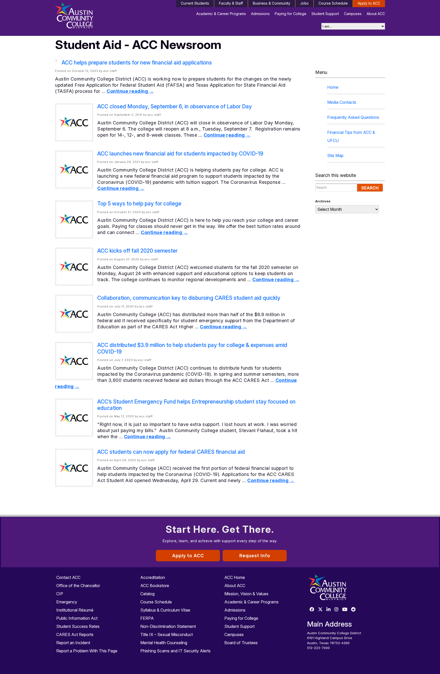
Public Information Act (77, 618)
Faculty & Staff (231, 3)
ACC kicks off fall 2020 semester (137, 251)
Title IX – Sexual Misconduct (166, 634)
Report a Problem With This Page (86, 650)
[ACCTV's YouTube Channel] (345, 609)
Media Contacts (341, 102)
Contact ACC (68, 577)
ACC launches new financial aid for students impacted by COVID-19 (180, 153)
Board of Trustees (241, 642)
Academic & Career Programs (221, 13)
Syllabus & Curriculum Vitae (165, 610)
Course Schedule (333, 3)
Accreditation (152, 577)
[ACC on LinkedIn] (328, 609)
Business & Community (271, 3)
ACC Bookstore (154, 585)
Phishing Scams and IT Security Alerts (175, 650)
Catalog (147, 593)
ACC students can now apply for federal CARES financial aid (171, 452)
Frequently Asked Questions (353, 117)
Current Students (195, 3)
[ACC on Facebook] (311, 609)
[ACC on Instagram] (336, 609)
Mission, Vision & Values (246, 593)
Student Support (325, 13)
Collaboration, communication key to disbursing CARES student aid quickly (188, 298)
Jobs (304, 3)
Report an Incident (73, 642)
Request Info (254, 555)
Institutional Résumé (74, 610)
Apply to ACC (369, 3)
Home (332, 87)
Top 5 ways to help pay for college (139, 203)
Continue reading (130, 91)
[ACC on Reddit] (353, 609)
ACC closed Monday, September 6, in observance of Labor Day (174, 106)
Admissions (260, 13)
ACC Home (234, 577)
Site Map (335, 155)
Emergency (66, 601)
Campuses (353, 13)
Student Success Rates (78, 626)
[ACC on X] (320, 609)
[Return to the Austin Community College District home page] (94, 17)
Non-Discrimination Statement (168, 626)
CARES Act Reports (74, 634)
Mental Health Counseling (163, 642)
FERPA (147, 618)
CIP (59, 593)
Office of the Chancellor (78, 585)
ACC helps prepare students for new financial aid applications (137, 62)
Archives (323, 201)
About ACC (376, 13)
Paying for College (290, 13)
